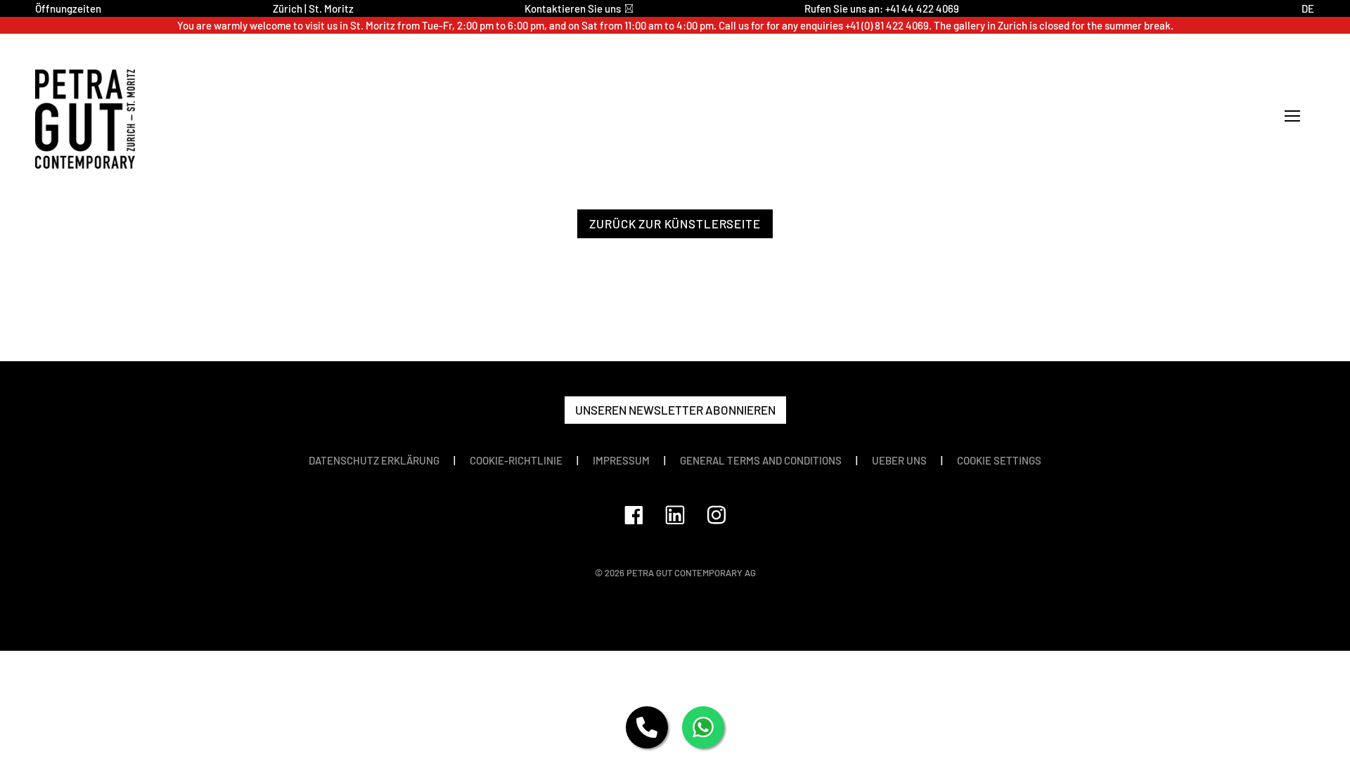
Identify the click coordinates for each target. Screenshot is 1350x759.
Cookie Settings (999, 460)
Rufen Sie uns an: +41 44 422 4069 (881, 8)
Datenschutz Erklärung (374, 460)
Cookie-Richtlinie (516, 460)
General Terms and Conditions (761, 460)
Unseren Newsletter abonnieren (675, 410)
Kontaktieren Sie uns (573, 8)
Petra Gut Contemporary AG (691, 572)
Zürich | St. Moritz (313, 8)
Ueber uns (899, 460)
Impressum (621, 460)
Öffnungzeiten (68, 8)
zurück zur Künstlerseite (674, 223)
